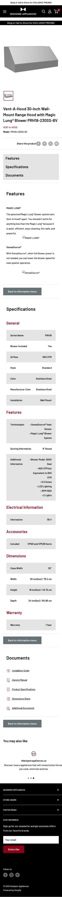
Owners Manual (19, 680)
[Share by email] (56, 143)
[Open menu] (4, 11)
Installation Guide (20, 670)
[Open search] (43, 11)
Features (12, 158)
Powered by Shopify (12, 890)
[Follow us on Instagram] (11, 875)
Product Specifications (23, 689)
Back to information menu (22, 291)
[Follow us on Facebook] (5, 875)
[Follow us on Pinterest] (17, 875)
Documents (14, 175)
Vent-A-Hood (10, 127)
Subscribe (13, 849)
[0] (56, 11)
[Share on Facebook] (38, 143)
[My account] (49, 11)
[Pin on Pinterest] (44, 143)
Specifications (17, 167)
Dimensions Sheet (21, 698)
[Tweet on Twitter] (50, 143)
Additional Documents (23, 708)
